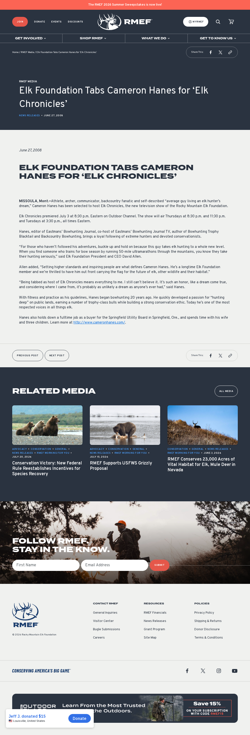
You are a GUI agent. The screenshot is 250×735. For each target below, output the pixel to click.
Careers (99, 638)
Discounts (75, 21)
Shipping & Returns (208, 621)
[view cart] (231, 22)
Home (15, 52)
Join (20, 21)
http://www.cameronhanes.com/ (99, 322)
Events (56, 21)
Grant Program (154, 629)
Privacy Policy (204, 613)
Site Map (150, 638)
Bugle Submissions (106, 629)
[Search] (218, 22)
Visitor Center (103, 621)
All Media (226, 391)
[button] (211, 52)
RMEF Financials (155, 613)
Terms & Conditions (208, 638)
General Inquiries (105, 613)
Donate (39, 21)
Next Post (57, 355)
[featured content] (125, 708)
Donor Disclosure (207, 629)
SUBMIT (160, 565)
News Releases (29, 115)
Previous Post (28, 355)
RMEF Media (27, 52)
